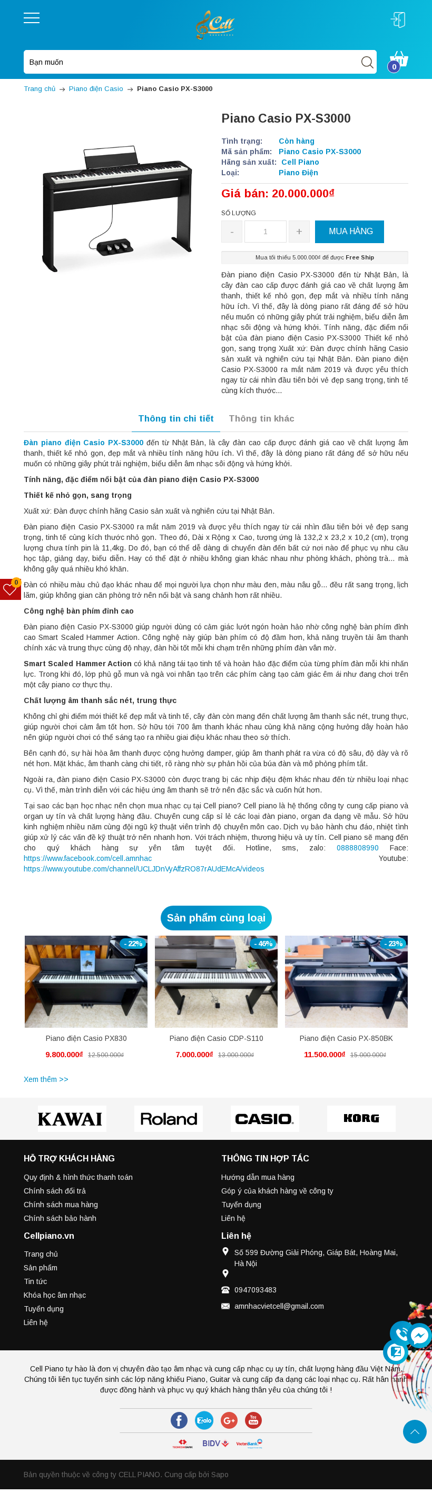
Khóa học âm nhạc (55, 1295)
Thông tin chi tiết (176, 419)
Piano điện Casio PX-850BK (346, 1038)
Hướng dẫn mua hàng (257, 1177)
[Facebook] (179, 1420)
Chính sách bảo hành (60, 1218)
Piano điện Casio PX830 (86, 1038)
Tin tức (35, 1281)
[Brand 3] (168, 1119)
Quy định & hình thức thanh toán (78, 1177)
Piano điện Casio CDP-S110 (216, 1038)
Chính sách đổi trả (55, 1191)
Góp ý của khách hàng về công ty (277, 1191)
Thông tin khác (261, 419)
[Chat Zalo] (395, 1352)
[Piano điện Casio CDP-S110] (216, 982)
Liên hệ (233, 1218)
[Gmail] (229, 1420)
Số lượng (238, 213)
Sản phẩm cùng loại (216, 918)
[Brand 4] (265, 1119)
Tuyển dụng (241, 1204)
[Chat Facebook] (419, 1335)
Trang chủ (41, 1254)
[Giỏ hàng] (399, 58)
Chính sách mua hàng (61, 1204)
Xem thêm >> (46, 1079)
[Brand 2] (72, 1119)
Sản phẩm (40, 1268)
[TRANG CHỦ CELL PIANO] (216, 24)
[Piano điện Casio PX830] (86, 982)
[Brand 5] (361, 1119)
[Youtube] (253, 1420)
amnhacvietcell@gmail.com (279, 1306)
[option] (86, 1003)
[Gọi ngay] (402, 1334)
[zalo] (204, 1420)
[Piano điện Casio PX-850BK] (346, 982)
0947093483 (255, 1290)
